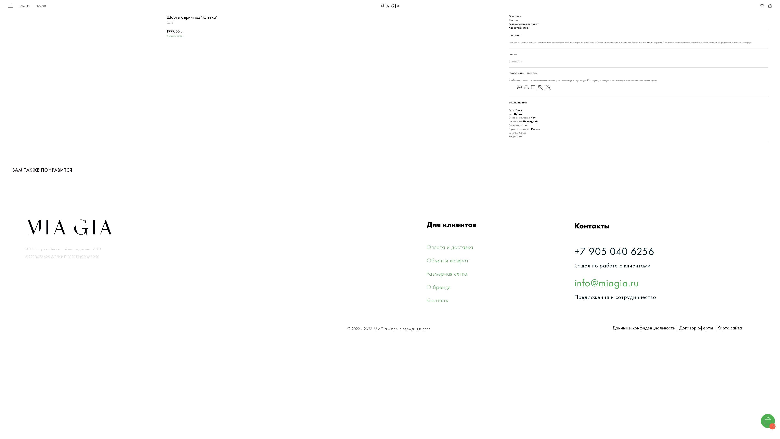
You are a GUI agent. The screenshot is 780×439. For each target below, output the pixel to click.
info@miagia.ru (606, 282)
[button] (762, 6)
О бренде (439, 287)
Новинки (24, 6)
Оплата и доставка (450, 247)
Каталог (41, 6)
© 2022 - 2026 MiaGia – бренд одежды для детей (390, 328)
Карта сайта (729, 328)
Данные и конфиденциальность (643, 328)
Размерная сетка (174, 35)
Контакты (438, 300)
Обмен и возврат (448, 260)
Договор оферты (696, 328)
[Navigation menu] (10, 6)
